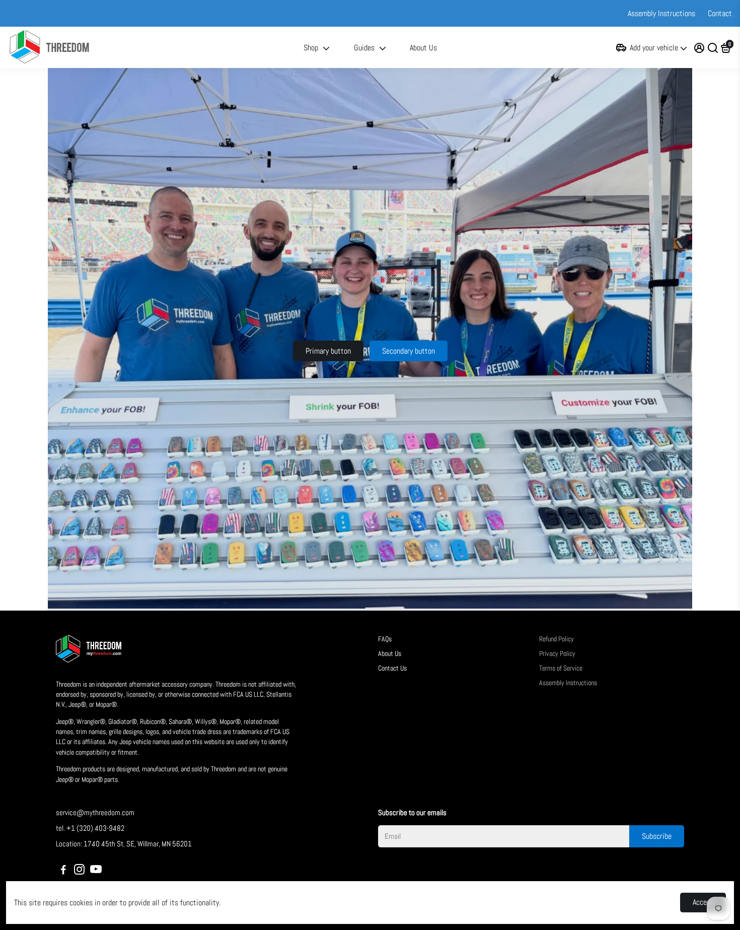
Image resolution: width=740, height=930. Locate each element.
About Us (423, 47)
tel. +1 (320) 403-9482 (90, 828)
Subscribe (657, 836)
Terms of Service (560, 668)
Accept (703, 902)
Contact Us (392, 668)
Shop (311, 47)
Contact (720, 13)
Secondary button (408, 351)
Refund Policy (556, 639)
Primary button (328, 351)
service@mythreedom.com (95, 812)
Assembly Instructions (661, 13)
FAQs (385, 639)
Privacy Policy (557, 653)
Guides (364, 47)
